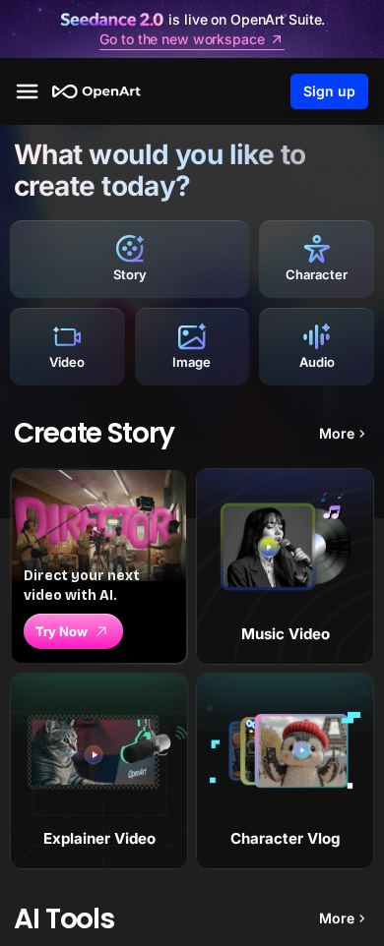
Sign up (329, 91)
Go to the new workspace (181, 39)
